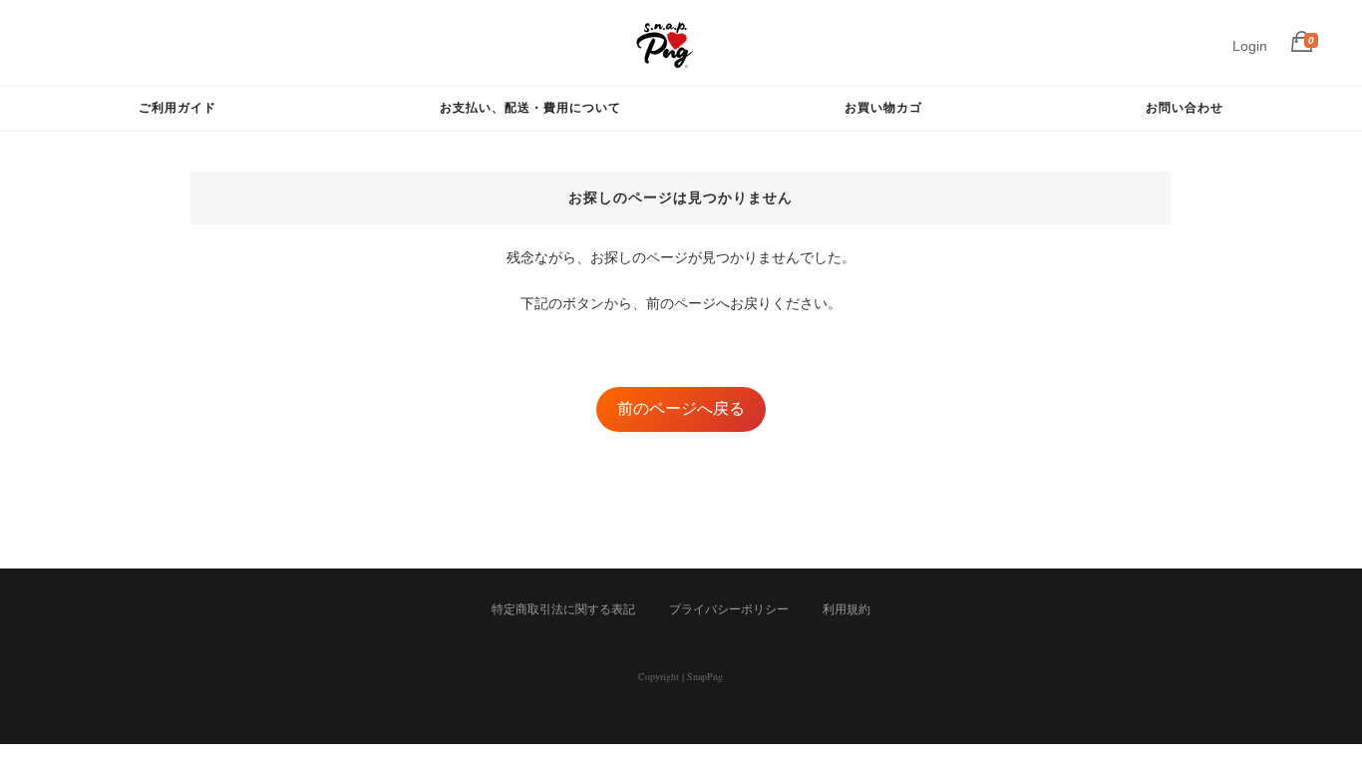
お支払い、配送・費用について (530, 107)
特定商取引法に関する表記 (563, 609)
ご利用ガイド (177, 107)
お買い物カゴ (883, 107)
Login (1249, 46)
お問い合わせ (1184, 107)
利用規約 (846, 609)
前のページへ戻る (681, 408)
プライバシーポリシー (729, 609)
